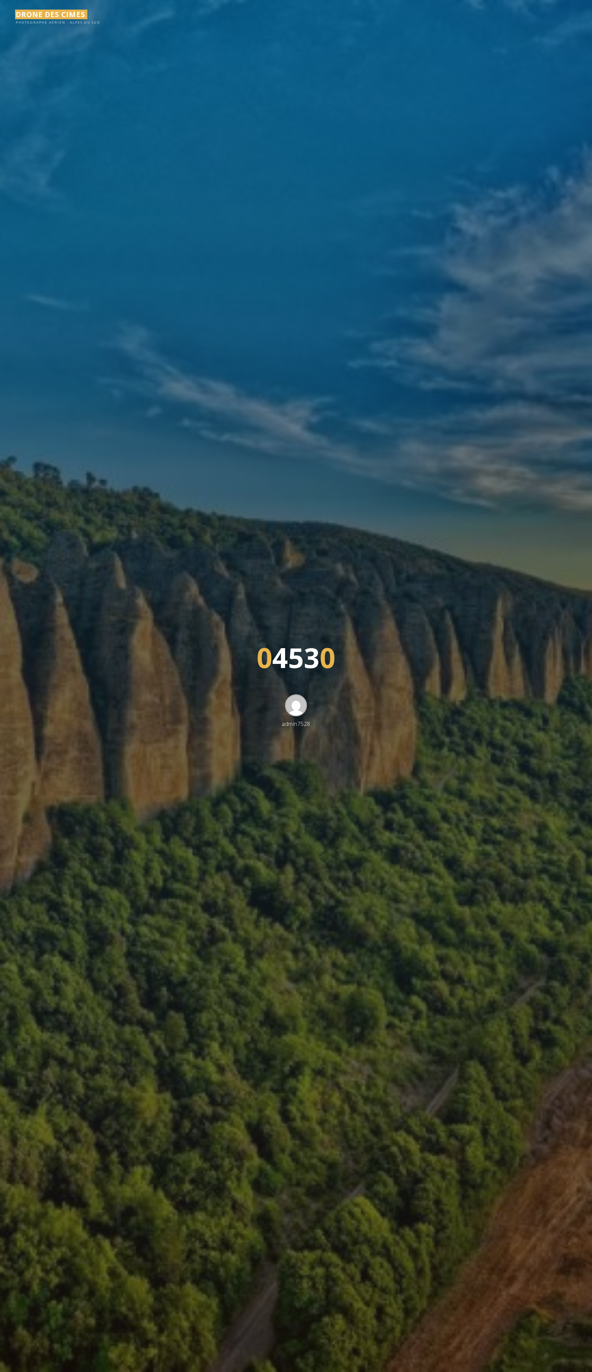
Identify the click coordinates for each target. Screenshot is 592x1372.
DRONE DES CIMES (50, 14)
